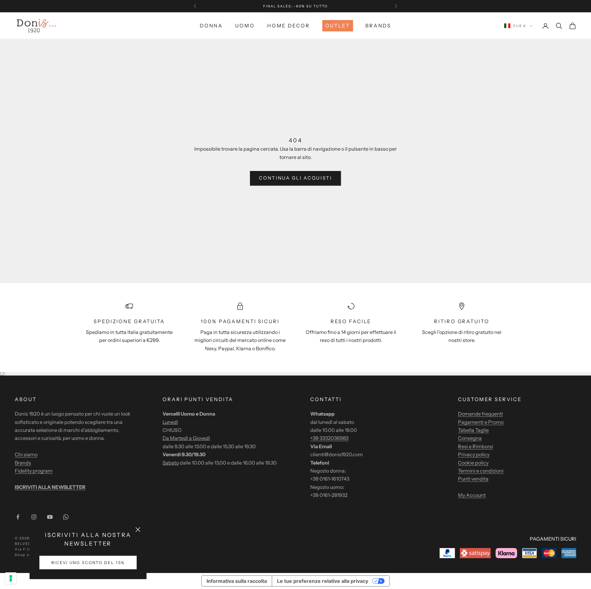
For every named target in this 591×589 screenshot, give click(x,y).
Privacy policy (473, 454)
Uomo (245, 25)
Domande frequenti (480, 414)
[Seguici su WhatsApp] (66, 517)
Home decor (288, 25)
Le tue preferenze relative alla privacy (322, 581)
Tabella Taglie (473, 430)
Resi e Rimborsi (475, 446)
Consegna (470, 438)
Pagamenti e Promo (481, 422)
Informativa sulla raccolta (237, 581)
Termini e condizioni (481, 471)
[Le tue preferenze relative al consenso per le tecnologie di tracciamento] (11, 578)
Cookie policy (473, 463)
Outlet (337, 25)
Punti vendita (473, 479)
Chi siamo (26, 454)
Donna (211, 25)
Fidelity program (34, 471)
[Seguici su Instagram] (34, 517)
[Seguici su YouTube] (50, 517)
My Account (472, 495)
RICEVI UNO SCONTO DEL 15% (88, 562)
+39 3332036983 (329, 438)
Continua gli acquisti (295, 178)
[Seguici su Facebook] (18, 517)
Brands (378, 25)
